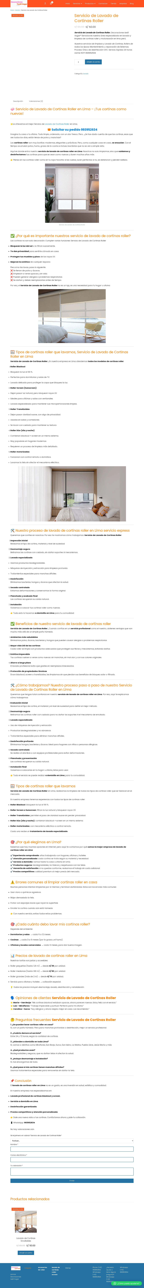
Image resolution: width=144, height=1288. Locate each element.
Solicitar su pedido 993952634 (74, 130)
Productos (89, 3)
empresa (123, 3)
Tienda (113, 3)
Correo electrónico (18, 1155)
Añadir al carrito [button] (25, 1253)
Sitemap (68, 1268)
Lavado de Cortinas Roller (57, 124)
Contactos (102, 3)
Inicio (12, 10)
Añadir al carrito (93, 62)
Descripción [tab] (18, 101)
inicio (68, 3)
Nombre (14, 1144)
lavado (17, 10)
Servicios (76, 3)
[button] (126, 1283)
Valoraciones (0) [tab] (36, 101)
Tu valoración (16, 1165)
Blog (132, 3)
